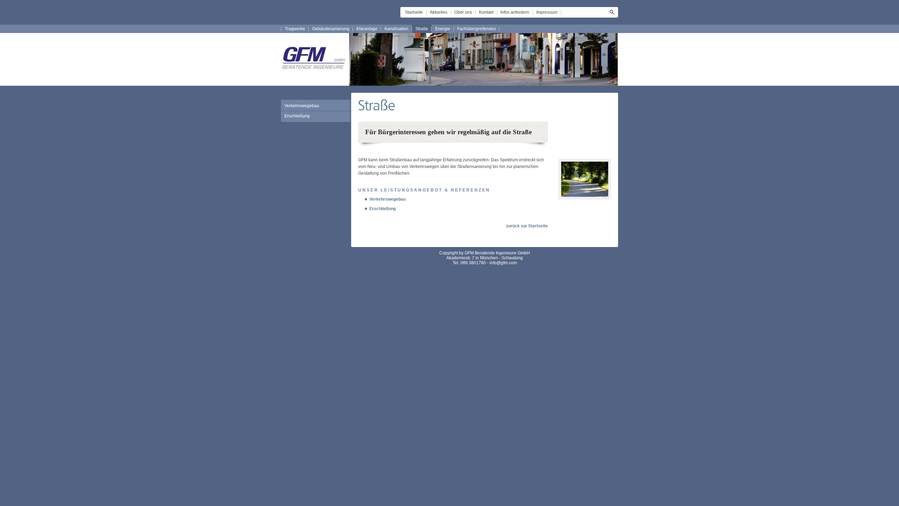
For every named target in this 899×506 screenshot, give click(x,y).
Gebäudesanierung (330, 28)
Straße (421, 28)
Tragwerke (295, 28)
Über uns (463, 12)
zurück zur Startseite (527, 225)
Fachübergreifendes (476, 28)
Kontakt (486, 12)
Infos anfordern (514, 12)
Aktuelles (438, 12)
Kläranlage (367, 28)
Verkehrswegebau (301, 105)
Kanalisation (396, 28)
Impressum (546, 12)
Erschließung (297, 115)
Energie (442, 28)
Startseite (414, 12)
